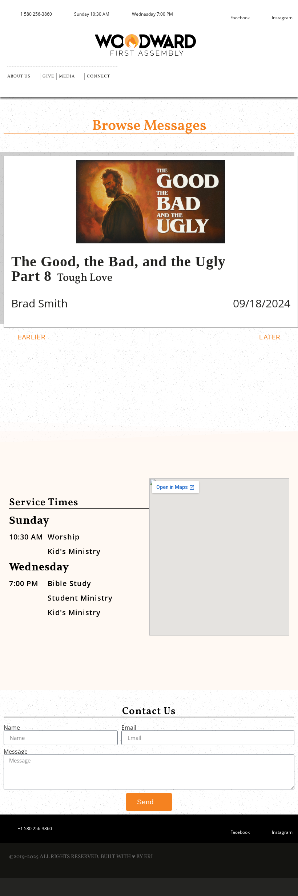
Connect (98, 76)
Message (16, 751)
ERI (148, 857)
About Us (19, 76)
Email (128, 727)
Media (67, 76)
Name (12, 727)
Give (48, 76)
